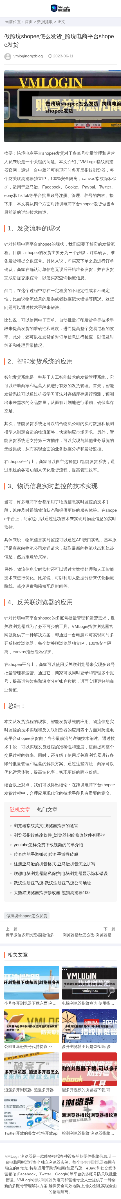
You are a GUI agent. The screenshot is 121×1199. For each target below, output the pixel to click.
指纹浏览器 (43, 1180)
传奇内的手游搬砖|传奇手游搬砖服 (46, 854)
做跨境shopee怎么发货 (26, 915)
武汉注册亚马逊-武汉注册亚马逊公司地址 (52, 883)
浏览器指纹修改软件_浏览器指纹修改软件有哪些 (59, 835)
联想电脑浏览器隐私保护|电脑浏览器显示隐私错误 (61, 873)
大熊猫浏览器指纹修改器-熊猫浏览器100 (51, 892)
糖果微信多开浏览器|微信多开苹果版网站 (42, 935)
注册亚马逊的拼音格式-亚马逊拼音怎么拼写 (54, 863)
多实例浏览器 (92, 1162)
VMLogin (13, 1156)
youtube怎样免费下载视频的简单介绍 (48, 844)
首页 (29, 21)
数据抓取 (45, 21)
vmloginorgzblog (28, 56)
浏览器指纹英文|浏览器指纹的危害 (46, 825)
